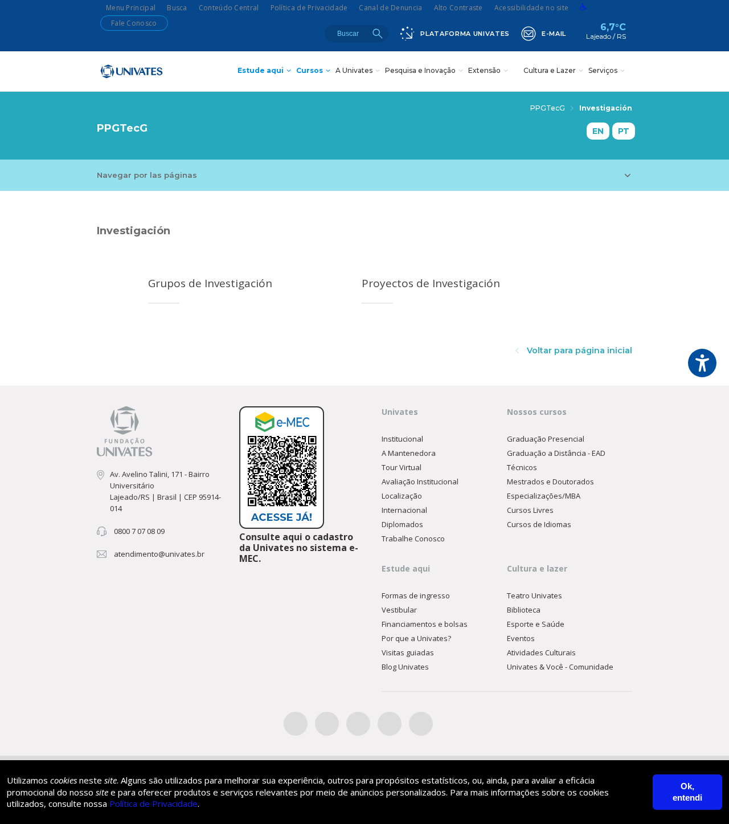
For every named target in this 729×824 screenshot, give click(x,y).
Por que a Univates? (416, 638)
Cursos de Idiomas (539, 524)
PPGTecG (547, 108)
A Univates (353, 70)
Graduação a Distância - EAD (556, 453)
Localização (402, 496)
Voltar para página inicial (578, 350)
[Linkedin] (421, 724)
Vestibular (399, 610)
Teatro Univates (534, 595)
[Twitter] (327, 724)
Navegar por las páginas (147, 175)
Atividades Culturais (541, 652)
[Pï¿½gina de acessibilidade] (583, 7)
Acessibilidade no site (531, 8)
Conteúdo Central (229, 8)
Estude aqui (260, 70)
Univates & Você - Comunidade (560, 667)
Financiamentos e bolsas (425, 624)
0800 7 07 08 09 (139, 531)
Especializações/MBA (543, 496)
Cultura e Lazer (549, 70)
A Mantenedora (409, 453)
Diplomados (402, 524)
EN (598, 131)
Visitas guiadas (408, 652)
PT (623, 131)
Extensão (484, 70)
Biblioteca (523, 610)
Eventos (521, 638)
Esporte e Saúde (535, 624)
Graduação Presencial (545, 439)
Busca (177, 8)
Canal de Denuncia (390, 8)
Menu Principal (130, 8)
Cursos (309, 70)
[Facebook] (296, 724)
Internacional (404, 510)
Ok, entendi (687, 791)
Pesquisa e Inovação (420, 70)
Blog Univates (405, 667)
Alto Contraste (458, 8)
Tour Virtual (401, 467)
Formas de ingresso (416, 595)
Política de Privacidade (309, 8)
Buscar (377, 33)
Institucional (402, 439)
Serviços (602, 70)
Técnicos (522, 467)
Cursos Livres (530, 510)
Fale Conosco (134, 23)
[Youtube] (390, 724)
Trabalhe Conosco (413, 538)
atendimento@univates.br (159, 554)
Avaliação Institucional (420, 481)
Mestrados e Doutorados (550, 481)
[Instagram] (358, 724)
